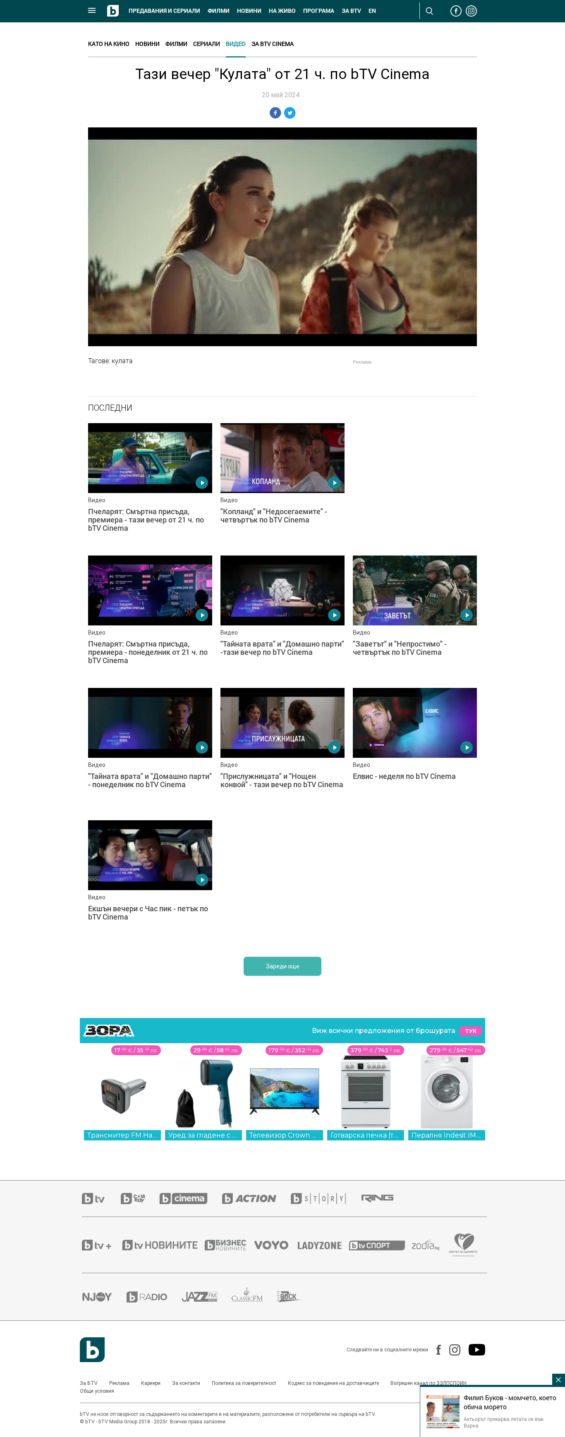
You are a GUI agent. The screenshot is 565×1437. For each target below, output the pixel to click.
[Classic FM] (254, 1297)
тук (470, 1031)
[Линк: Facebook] (434, 1350)
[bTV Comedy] (140, 1198)
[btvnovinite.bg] (162, 1245)
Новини (249, 10)
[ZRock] (296, 1297)
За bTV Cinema (272, 44)
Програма (318, 10)
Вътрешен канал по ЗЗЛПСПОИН (428, 1383)
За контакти (186, 1383)
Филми (219, 10)
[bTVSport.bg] (380, 1245)
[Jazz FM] (207, 1297)
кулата (122, 360)
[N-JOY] (104, 1297)
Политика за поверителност (244, 1383)
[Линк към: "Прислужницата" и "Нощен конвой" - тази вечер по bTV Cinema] (282, 750)
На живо (282, 10)
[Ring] (384, 1199)
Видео (236, 44)
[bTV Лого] (92, 1349)
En (372, 10)
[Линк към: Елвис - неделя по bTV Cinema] (415, 750)
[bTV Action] (256, 1198)
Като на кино (108, 44)
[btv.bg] (101, 1198)
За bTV (351, 10)
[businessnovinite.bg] (229, 1245)
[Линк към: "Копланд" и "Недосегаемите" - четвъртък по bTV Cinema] (282, 485)
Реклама (119, 1383)
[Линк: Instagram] (450, 1350)
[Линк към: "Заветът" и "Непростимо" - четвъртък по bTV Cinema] (415, 618)
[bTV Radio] (154, 1297)
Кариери (150, 1383)
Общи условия (97, 1391)
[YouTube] (472, 1349)
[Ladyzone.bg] (324, 1245)
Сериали (206, 44)
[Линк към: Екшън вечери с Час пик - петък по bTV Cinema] (150, 882)
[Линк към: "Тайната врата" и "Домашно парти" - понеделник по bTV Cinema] (150, 750)
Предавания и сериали (164, 10)
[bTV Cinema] (190, 1198)
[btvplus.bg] (101, 1245)
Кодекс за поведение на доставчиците (333, 1383)
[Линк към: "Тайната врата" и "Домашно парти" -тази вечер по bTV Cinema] (282, 618)
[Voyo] (275, 1245)
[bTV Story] (325, 1198)
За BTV (89, 1383)
